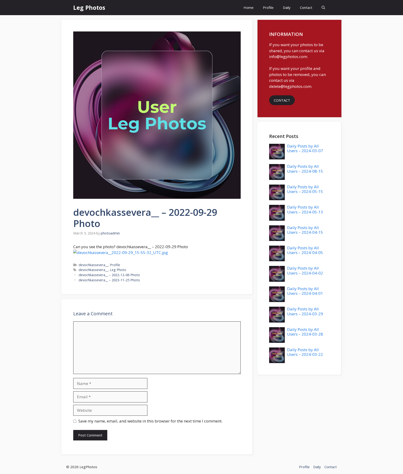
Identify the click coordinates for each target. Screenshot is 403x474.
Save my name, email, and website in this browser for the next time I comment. (150, 421)
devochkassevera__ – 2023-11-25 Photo (109, 280)
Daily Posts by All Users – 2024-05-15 (305, 189)
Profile (268, 7)
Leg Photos (89, 7)
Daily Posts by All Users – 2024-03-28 (305, 332)
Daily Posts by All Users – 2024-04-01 (305, 291)
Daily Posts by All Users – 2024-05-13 (305, 209)
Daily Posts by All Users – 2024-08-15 (305, 169)
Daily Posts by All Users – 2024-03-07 (305, 148)
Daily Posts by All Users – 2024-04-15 (305, 230)
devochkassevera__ (93, 265)
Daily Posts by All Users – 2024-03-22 (305, 352)
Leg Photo (118, 270)
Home (248, 7)
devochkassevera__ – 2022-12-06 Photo (109, 275)
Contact (306, 7)
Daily (287, 7)
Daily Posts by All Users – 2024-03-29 (305, 311)
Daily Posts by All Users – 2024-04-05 (305, 250)
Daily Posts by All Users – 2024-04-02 (305, 270)
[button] (323, 7)
